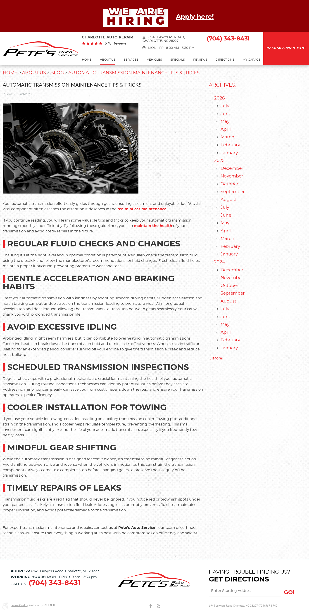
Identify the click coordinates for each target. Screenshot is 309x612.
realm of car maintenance (141, 209)
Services (131, 59)
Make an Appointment (286, 48)
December (232, 168)
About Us (107, 59)
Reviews (200, 59)
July (225, 106)
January (229, 153)
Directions (225, 59)
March (227, 137)
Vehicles (154, 59)
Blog (57, 73)
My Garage (252, 59)
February (230, 145)
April (226, 129)
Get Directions (239, 579)
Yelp (158, 605)
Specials (177, 59)
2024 (219, 262)
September (233, 192)
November (232, 176)
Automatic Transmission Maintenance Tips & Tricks (134, 73)
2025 (219, 160)
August (228, 200)
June (226, 114)
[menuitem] (87, 60)
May (225, 121)
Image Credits (20, 605)
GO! (289, 592)
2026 (219, 98)
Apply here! (195, 17)
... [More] (216, 358)
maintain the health (153, 226)
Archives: (222, 85)
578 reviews (116, 43)
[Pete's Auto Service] (41, 48)
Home (87, 59)
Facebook (150, 605)
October (229, 184)
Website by (42, 605)
